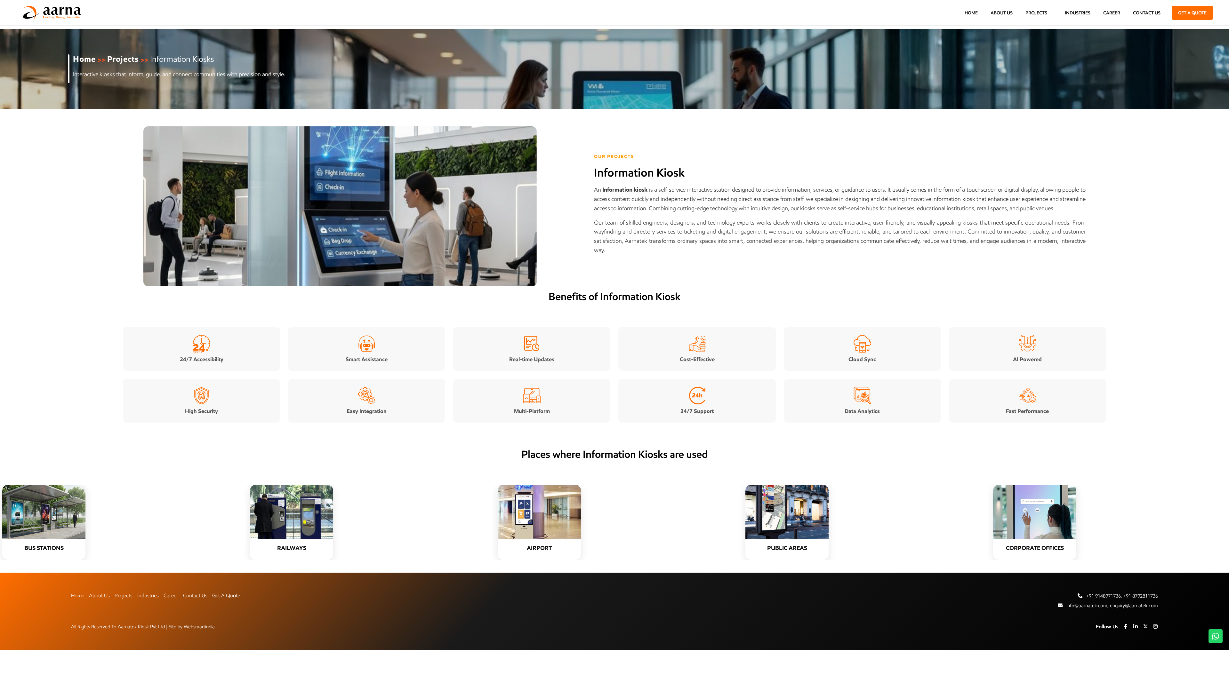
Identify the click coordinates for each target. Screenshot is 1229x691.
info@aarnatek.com (1086, 605)
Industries (1077, 13)
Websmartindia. (200, 626)
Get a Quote (1192, 13)
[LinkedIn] (1135, 626)
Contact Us (1147, 13)
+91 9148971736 (1103, 596)
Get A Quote (226, 595)
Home (971, 13)
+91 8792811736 (1140, 596)
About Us (1002, 13)
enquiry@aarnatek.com (1134, 605)
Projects (1036, 13)
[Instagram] (1155, 626)
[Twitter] (1145, 626)
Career (1111, 13)
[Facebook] (1125, 626)
